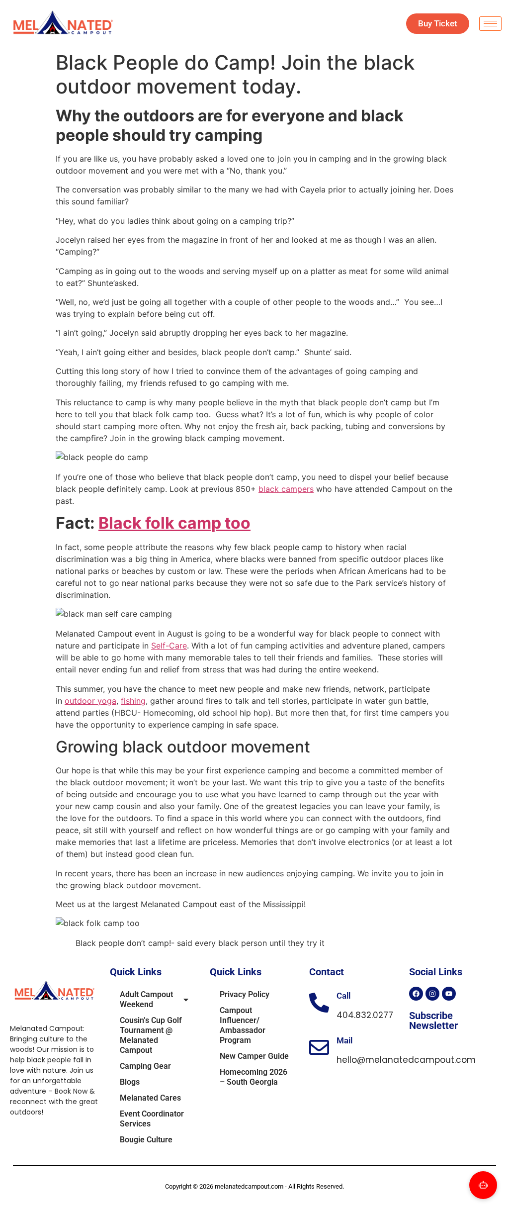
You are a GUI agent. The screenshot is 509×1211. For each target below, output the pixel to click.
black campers (286, 489)
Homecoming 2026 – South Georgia (253, 1077)
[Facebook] (416, 994)
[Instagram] (432, 994)
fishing (133, 701)
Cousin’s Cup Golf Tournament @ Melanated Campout (151, 1035)
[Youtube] (449, 994)
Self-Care (169, 646)
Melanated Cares (150, 1098)
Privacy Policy (244, 994)
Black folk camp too (174, 523)
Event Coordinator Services (152, 1118)
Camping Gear (145, 1066)
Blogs (130, 1082)
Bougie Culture (146, 1139)
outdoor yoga (90, 701)
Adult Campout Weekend (146, 999)
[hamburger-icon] (490, 23)
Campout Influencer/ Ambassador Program (242, 1025)
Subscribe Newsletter (433, 1020)
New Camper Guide (254, 1056)
